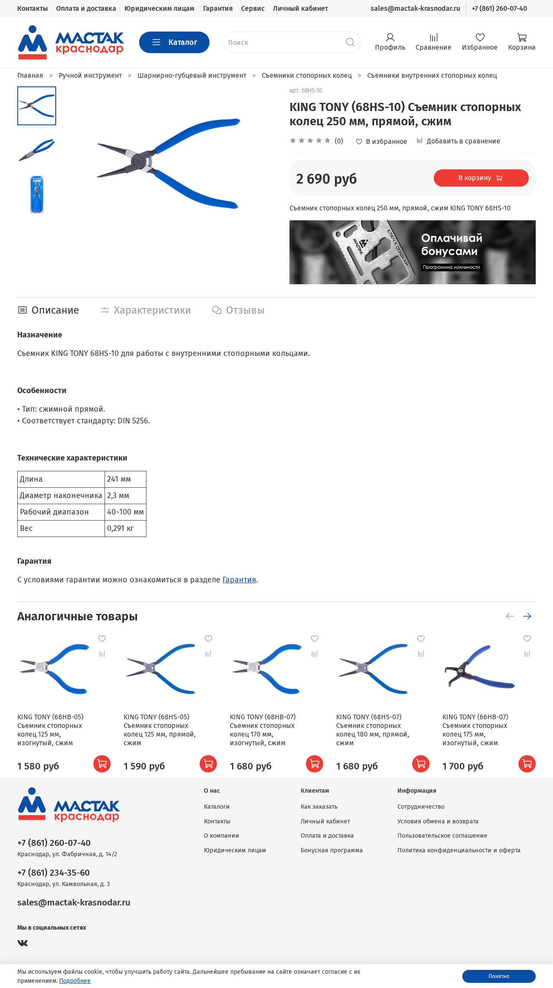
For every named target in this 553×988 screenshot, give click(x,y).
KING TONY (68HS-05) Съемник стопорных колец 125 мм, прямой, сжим (160, 730)
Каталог (182, 42)
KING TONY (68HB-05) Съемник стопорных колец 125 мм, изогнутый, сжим (50, 730)
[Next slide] (259, 163)
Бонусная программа (332, 850)
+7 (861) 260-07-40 (499, 8)
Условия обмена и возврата (438, 821)
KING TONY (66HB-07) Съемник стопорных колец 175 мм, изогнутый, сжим (475, 730)
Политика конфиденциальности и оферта (459, 850)
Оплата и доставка (86, 8)
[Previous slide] (77, 163)
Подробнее (75, 981)
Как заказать (319, 806)
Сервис (253, 8)
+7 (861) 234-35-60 (53, 872)
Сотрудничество (421, 806)
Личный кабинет (300, 8)
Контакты (32, 8)
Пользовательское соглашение (442, 835)
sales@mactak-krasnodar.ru (415, 8)
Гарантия (218, 8)
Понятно (499, 976)
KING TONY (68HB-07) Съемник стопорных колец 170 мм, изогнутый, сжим (263, 730)
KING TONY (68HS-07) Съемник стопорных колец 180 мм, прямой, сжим (372, 730)
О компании (221, 835)
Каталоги (217, 806)
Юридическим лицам (159, 8)
